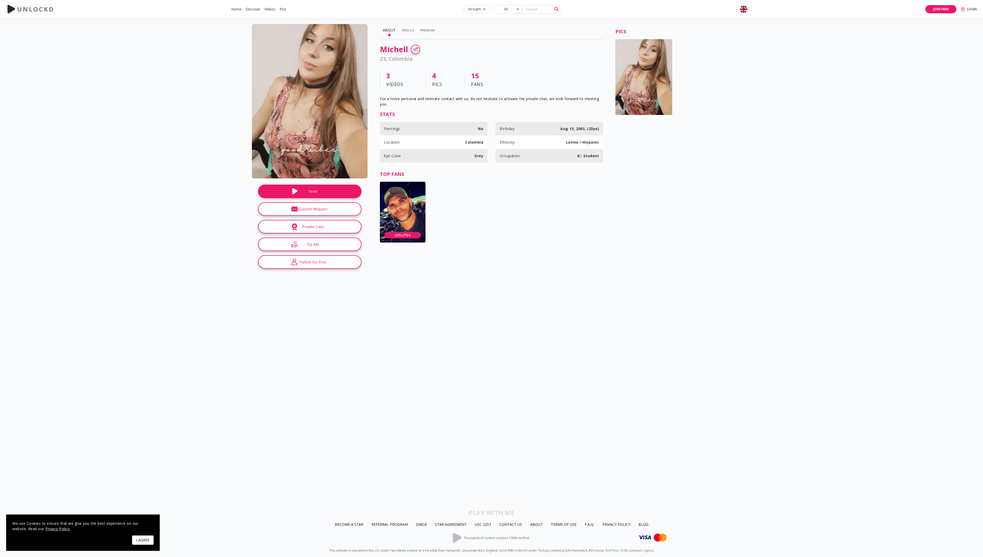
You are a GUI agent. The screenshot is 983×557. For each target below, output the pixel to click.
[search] (556, 9)
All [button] (506, 9)
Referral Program (389, 524)
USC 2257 (483, 524)
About (536, 524)
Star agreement (451, 524)
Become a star (349, 524)
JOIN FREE (941, 9)
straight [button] (474, 9)
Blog (643, 524)
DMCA (421, 524)
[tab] (389, 30)
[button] (236, 9)
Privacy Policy (616, 524)
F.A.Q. (589, 524)
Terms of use (563, 524)
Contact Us (510, 524)
